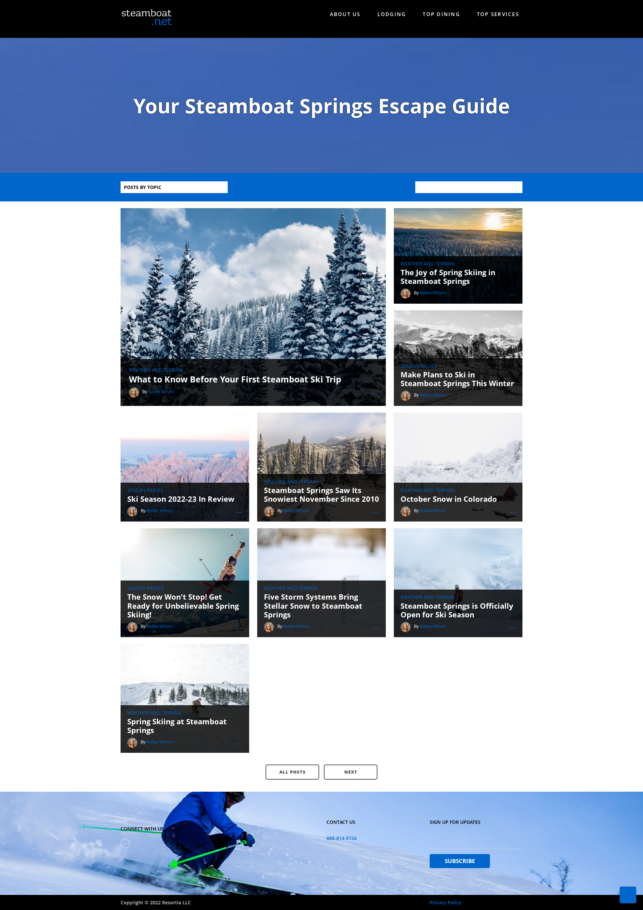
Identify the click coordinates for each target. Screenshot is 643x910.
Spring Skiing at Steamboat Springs (177, 726)
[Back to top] (628, 895)
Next (350, 772)
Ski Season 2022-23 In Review (180, 498)
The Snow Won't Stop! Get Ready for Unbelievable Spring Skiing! (183, 605)
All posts (292, 772)
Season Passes (419, 366)
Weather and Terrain (156, 370)
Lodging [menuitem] (391, 14)
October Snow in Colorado (449, 498)
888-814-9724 (342, 838)
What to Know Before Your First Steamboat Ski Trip (235, 379)
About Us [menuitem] (345, 14)
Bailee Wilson (161, 391)
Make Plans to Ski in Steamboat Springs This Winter (457, 379)
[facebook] (125, 843)
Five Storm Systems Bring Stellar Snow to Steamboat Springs (313, 605)
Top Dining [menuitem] (441, 14)
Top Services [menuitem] (498, 14)
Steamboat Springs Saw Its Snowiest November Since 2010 (321, 494)
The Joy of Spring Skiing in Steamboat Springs (448, 277)
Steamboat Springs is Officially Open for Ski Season (457, 610)
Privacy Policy (445, 902)
